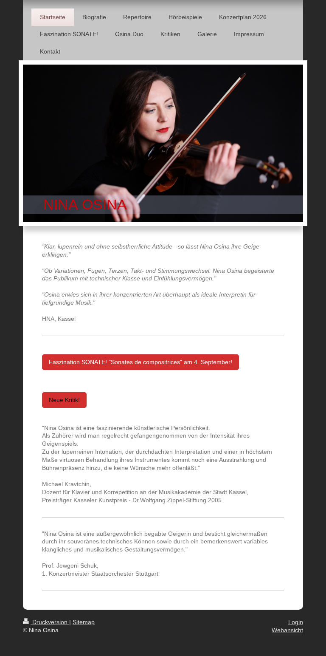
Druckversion (50, 622)
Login (295, 622)
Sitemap (84, 622)
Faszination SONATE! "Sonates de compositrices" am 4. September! (140, 362)
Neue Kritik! (64, 399)
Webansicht (287, 630)
